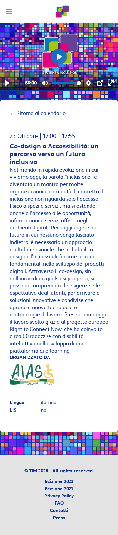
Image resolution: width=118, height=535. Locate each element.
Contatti (59, 510)
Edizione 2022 (59, 481)
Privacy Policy (59, 496)
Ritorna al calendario (38, 113)
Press (59, 518)
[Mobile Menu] (10, 11)
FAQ (59, 503)
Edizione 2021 (59, 489)
